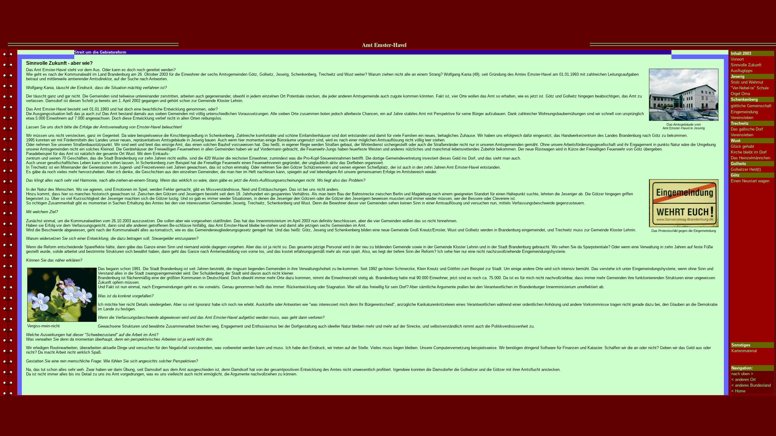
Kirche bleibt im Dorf (749, 152)
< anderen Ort (743, 379)
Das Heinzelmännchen (750, 158)
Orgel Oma (740, 93)
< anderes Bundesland (751, 385)
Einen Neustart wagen (750, 181)
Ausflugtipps (742, 70)
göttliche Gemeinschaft (751, 106)
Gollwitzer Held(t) (746, 169)
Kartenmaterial (744, 350)
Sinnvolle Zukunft (746, 65)
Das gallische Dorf (747, 129)
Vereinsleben (742, 117)
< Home (738, 391)
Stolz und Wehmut (747, 82)
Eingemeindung (744, 112)
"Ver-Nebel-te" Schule (750, 88)
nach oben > (742, 374)
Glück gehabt (742, 146)
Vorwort (737, 59)
